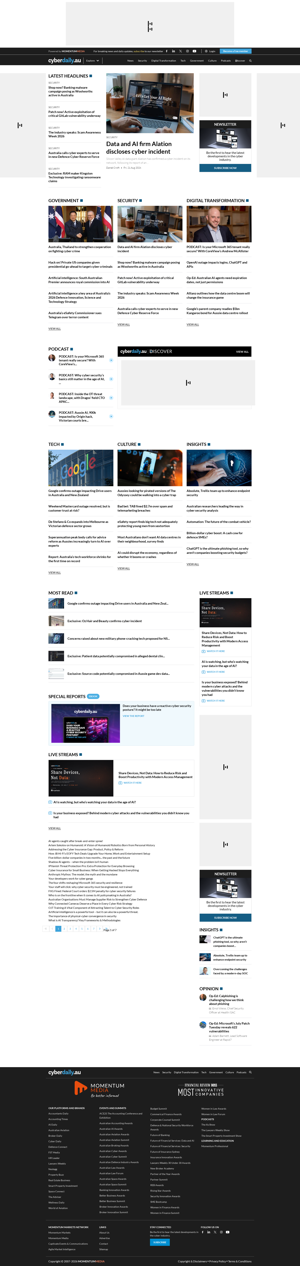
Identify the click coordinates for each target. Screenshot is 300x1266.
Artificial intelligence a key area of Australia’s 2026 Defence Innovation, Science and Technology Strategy (79, 297)
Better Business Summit (112, 1201)
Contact (103, 1243)
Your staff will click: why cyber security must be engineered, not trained (90, 886)
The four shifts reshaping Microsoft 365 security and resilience (85, 882)
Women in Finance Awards (164, 1207)
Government (197, 60)
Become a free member (235, 51)
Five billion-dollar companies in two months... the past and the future (89, 857)
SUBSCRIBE (159, 1242)
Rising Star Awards (160, 1190)
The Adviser (54, 1196)
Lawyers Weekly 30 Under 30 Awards (170, 1162)
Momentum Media (58, 1238)
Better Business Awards (112, 1195)
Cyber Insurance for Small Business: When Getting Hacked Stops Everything (93, 870)
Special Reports (72, 696)
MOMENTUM (73, 51)
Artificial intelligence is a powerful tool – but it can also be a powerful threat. (93, 911)
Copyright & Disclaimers (192, 1261)
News (130, 60)
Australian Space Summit (112, 1184)
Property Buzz (56, 1174)
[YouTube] (227, 1232)
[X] (215, 1232)
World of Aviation (58, 1208)
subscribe (139, 51)
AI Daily (52, 1124)
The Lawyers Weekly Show (215, 1130)
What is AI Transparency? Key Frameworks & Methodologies (84, 920)
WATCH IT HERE (133, 782)
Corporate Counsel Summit (165, 1119)
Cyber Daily (54, 1141)
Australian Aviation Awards (114, 1134)
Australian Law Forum (111, 1173)
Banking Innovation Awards (114, 1189)
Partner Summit (159, 1179)
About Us (104, 1232)
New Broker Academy (162, 1168)
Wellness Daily (56, 1202)
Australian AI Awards (111, 1128)
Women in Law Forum (213, 1114)
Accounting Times (58, 1119)
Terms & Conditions (240, 1261)
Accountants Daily (58, 1113)
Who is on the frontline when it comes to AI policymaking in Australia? (89, 895)
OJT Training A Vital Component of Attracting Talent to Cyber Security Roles (93, 907)
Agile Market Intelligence (61, 1249)
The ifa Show (208, 1124)
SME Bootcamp (158, 1201)
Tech (183, 60)
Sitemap (103, 1249)
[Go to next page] (100, 929)
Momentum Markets (59, 1232)
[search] (250, 1072)
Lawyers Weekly (57, 1163)
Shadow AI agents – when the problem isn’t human (78, 861)
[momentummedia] (99, 1090)
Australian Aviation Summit (114, 1139)
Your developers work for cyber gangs (70, 878)
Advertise (104, 1238)
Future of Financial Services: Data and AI (172, 1140)
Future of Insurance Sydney (165, 1151)
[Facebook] (202, 1232)
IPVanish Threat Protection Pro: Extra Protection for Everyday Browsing (91, 866)
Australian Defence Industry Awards (119, 1162)
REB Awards (157, 1185)
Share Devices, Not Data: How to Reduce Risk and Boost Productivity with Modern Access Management (156, 775)
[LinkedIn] (209, 1232)
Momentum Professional (214, 1146)
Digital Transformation (163, 60)
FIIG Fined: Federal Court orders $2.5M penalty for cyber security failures (92, 891)
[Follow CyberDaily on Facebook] (166, 51)
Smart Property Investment (63, 1185)
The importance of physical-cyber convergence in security (82, 916)
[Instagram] (221, 1232)
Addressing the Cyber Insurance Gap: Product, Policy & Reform (85, 849)
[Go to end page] (106, 929)
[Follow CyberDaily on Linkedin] (173, 51)
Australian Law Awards (111, 1167)
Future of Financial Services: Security (170, 1146)
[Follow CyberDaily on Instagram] (187, 51)
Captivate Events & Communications (68, 1243)
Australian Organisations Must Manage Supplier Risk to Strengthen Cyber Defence (97, 899)
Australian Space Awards (112, 1178)
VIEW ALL (242, 351)
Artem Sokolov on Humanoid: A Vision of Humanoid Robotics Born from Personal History (101, 845)
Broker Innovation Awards (113, 1206)
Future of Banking (160, 1135)
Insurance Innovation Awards (166, 1157)
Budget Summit (158, 1108)
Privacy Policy (217, 1261)
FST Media (54, 1152)
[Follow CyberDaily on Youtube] (194, 51)
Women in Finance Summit (164, 1212)
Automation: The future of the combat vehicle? (219, 522)
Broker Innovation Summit (113, 1212)
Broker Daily (55, 1135)
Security (142, 60)
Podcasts (226, 60)
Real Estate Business (59, 1180)
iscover (240, 60)
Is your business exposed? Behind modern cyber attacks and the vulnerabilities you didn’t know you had (121, 815)
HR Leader (54, 1157)
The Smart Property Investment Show (221, 1135)
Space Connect (56, 1191)
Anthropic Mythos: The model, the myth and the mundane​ (82, 874)
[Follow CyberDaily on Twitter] (180, 51)
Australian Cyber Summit (113, 1156)
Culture (212, 60)
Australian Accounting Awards (116, 1123)
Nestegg (52, 1169)
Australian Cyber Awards (113, 1151)
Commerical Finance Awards (166, 1114)
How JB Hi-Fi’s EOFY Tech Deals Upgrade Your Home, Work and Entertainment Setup (99, 853)
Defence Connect (57, 1146)
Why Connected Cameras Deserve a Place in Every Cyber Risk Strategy (90, 903)
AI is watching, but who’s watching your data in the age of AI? (94, 802)
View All (54, 328)
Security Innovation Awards (165, 1196)
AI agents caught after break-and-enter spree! (75, 841)
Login (212, 51)
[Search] (250, 61)
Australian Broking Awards (114, 1145)
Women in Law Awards (213, 1108)
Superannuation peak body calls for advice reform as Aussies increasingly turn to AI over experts (79, 541)
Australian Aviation (58, 1130)
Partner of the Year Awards (165, 1173)
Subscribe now (225, 167)
